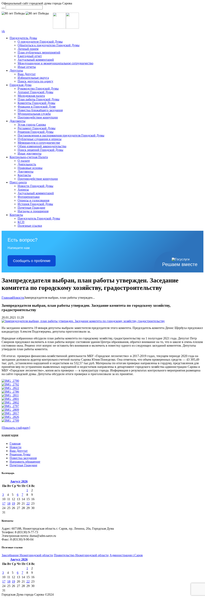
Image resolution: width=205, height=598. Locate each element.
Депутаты (16, 70)
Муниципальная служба (34, 113)
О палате (24, 160)
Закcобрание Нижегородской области (27, 555)
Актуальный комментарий (36, 59)
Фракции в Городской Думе (37, 106)
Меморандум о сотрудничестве (39, 142)
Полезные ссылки (30, 225)
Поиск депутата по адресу (35, 81)
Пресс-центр (18, 182)
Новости (18, 297)
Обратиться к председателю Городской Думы (48, 45)
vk (3, 31)
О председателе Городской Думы (40, 41)
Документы (17, 121)
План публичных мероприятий (39, 52)
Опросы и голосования (33, 200)
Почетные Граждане (31, 207)
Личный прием (28, 49)
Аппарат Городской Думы (35, 92)
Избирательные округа (33, 77)
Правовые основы (30, 168)
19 (13, 503)
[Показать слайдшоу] (16, 427)
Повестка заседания (23, 458)
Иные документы (29, 153)
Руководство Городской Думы (38, 88)
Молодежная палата (31, 95)
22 (28, 503)
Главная (7, 297)
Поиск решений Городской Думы (40, 150)
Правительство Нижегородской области (81, 555)
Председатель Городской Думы (39, 218)
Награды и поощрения (33, 211)
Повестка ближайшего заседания (40, 110)
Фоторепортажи (29, 196)
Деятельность (27, 164)
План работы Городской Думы (38, 99)
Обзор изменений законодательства (42, 146)
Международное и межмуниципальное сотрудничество (55, 63)
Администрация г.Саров (126, 555)
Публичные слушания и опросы (39, 139)
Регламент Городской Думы (36, 128)
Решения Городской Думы (35, 132)
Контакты (24, 175)
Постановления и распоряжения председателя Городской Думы (61, 135)
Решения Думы (20, 454)
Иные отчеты (27, 67)
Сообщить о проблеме (31, 261)
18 (8, 503)
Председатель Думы (23, 38)
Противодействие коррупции (38, 117)
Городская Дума (20, 85)
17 (3, 503)
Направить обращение (25, 461)
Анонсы (23, 189)
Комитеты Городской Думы (36, 103)
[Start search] (3, 8)
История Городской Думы (35, 204)
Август (19, 481)
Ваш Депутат (27, 74)
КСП (21, 222)
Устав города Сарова (32, 124)
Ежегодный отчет (30, 56)
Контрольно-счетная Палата (29, 157)
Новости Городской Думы (35, 186)
